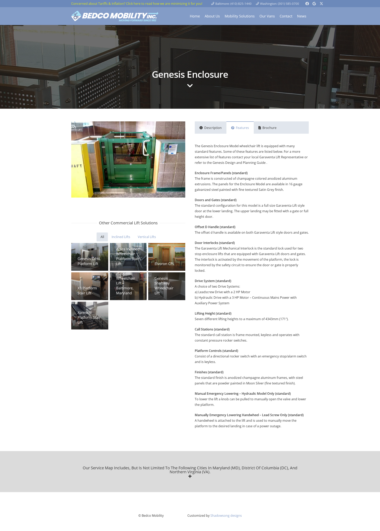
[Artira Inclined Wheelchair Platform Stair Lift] (128, 257)
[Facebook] (307, 3)
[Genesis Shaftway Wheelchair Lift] (166, 286)
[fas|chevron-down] (190, 86)
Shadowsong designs (226, 515)
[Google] (314, 3)
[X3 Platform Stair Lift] (89, 286)
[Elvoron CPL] (166, 257)
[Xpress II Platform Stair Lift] (89, 315)
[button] (190, 472)
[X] (321, 3)
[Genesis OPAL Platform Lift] (89, 257)
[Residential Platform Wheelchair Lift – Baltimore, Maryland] (128, 286)
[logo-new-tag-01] (115, 16)
